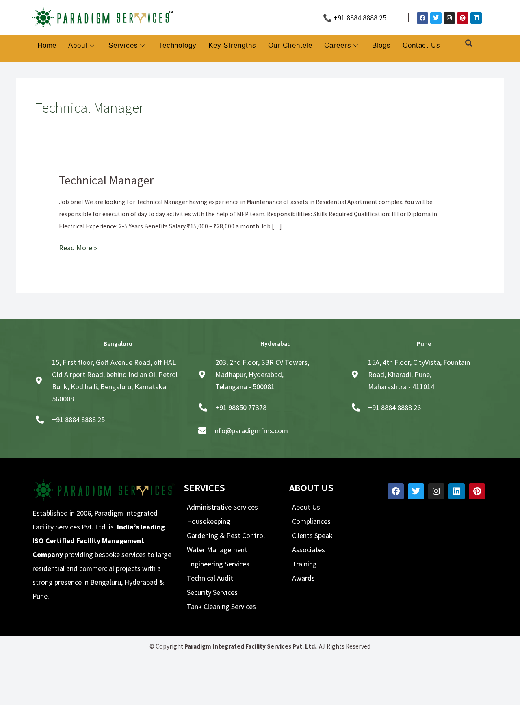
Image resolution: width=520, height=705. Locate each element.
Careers (337, 45)
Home (47, 45)
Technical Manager (100, 179)
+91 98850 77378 (240, 405)
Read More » (75, 244)
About (78, 45)
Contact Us (421, 45)
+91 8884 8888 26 (394, 405)
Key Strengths (232, 45)
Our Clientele (290, 45)
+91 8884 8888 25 (78, 417)
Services (123, 45)
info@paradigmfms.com (250, 428)
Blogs (381, 45)
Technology (178, 45)
